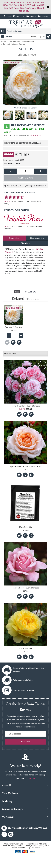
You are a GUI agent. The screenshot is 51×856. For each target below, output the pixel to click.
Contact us (30, 778)
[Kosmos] (25, 82)
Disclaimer (25, 243)
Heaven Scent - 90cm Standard (25, 588)
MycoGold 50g (25, 527)
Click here (36, 135)
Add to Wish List (14, 186)
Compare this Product (36, 186)
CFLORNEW (30, 292)
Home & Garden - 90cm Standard (25, 406)
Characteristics (37, 238)
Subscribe (25, 742)
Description (14, 238)
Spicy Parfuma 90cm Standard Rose (25, 466)
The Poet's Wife (25, 648)
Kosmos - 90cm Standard (14, 327)
